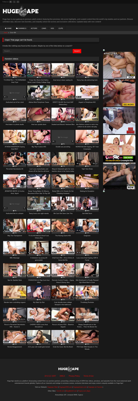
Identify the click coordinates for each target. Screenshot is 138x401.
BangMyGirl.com (71, 391)
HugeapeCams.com (80, 387)
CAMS (44, 28)
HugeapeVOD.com (65, 387)
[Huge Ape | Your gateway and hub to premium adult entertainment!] (21, 11)
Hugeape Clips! (52, 387)
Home (6, 32)
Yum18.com (60, 391)
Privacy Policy (74, 376)
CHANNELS (22, 28)
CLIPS (61, 28)
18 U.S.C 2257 (50, 376)
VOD (52, 28)
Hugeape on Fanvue (95, 387)
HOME (9, 28)
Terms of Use (89, 376)
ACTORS (34, 28)
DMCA (62, 376)
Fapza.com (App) (84, 391)
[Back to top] (131, 394)
